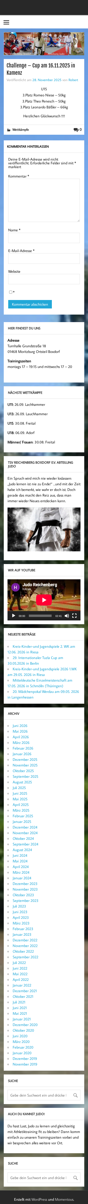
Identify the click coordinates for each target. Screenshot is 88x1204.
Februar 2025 (23, 815)
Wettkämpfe (20, 129)
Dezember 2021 (25, 990)
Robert (73, 79)
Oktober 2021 (23, 996)
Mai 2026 (20, 731)
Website (14, 271)
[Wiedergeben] (13, 615)
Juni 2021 (20, 1007)
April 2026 (21, 736)
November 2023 (25, 889)
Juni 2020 (20, 1036)
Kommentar (18, 176)
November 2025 (25, 765)
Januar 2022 (22, 985)
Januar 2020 (22, 1052)
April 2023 (21, 917)
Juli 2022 (19, 962)
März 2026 (21, 742)
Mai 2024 (20, 861)
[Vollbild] (74, 615)
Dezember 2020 (25, 1024)
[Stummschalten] (67, 615)
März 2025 (21, 810)
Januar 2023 (22, 934)
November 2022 (25, 945)
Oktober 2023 (23, 894)
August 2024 (22, 849)
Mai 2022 (20, 973)
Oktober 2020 (23, 1030)
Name (14, 230)
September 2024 (25, 844)
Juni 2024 (20, 855)
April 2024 (21, 866)
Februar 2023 (23, 928)
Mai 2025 (20, 799)
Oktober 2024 (23, 838)
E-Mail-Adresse (21, 251)
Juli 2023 (19, 906)
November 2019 (25, 1064)
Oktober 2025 (23, 770)
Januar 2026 (22, 753)
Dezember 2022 (25, 940)
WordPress (39, 1199)
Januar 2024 (22, 878)
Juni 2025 (20, 793)
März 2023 (21, 923)
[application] (44, 599)
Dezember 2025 (25, 759)
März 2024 (21, 872)
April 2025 (21, 804)
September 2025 (25, 776)
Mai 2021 (20, 1013)
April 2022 (21, 979)
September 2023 (25, 900)
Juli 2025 (19, 787)
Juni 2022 (20, 968)
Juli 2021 (19, 1002)
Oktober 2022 (23, 951)
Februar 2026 (23, 748)
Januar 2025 (22, 821)
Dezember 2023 (25, 883)
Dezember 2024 (25, 827)
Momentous (64, 1199)
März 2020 (21, 1041)
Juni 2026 (20, 725)
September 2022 (25, 957)
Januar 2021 (22, 1019)
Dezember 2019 (25, 1058)
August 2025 (22, 782)
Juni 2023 (20, 911)
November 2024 (25, 832)
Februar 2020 (23, 1047)
